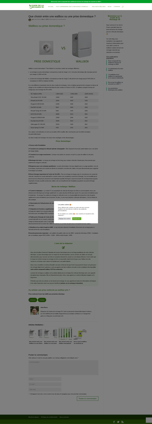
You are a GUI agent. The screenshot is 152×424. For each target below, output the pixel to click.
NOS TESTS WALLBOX (98, 6)
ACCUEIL (50, 6)
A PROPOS (117, 6)
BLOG (109, 6)
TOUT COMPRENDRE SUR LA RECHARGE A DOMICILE (72, 6)
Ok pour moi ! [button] (76, 218)
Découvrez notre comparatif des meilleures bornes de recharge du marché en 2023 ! (76, 1)
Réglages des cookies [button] (64, 218)
